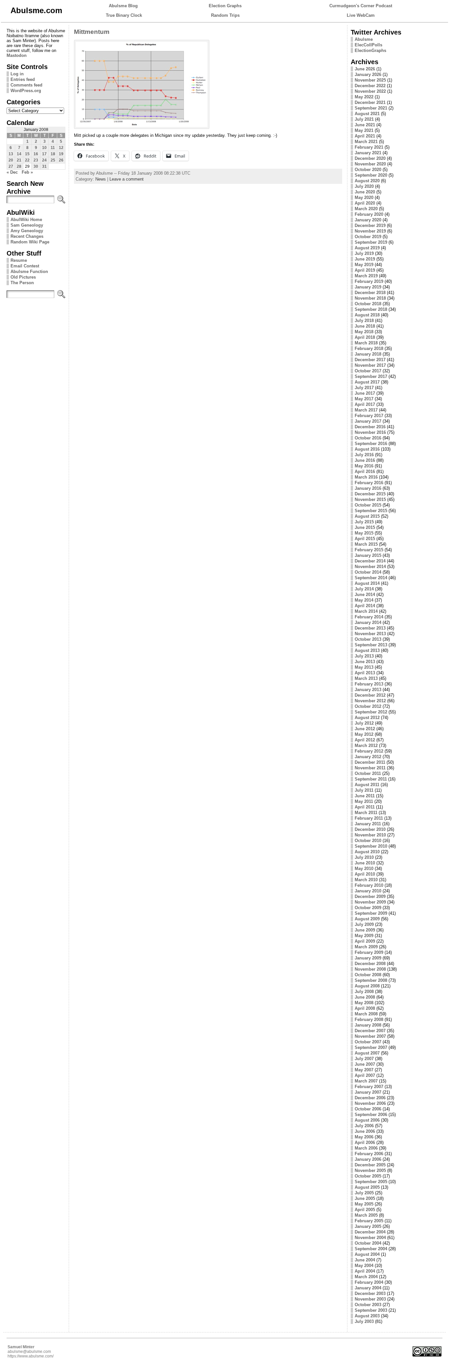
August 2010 (367, 851)
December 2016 (370, 426)
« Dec (12, 172)
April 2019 (365, 270)
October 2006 (368, 1108)
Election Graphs (225, 5)
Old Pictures (23, 277)
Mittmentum (91, 31)
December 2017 (370, 359)
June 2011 (365, 795)
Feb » (27, 172)
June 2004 (365, 1259)
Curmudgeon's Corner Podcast (360, 5)
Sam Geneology (27, 225)
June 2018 (365, 326)
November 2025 (370, 80)
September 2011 (371, 779)
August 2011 (367, 784)
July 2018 (364, 320)
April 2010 (365, 874)
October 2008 (368, 974)
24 (44, 160)
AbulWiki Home (26, 219)
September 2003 (371, 1310)
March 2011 (366, 812)
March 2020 (366, 208)
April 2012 (365, 739)
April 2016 (365, 471)
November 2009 (370, 902)
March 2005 (366, 1215)
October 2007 (368, 1041)
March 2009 (366, 946)
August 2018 (367, 314)
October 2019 (368, 236)
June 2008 (365, 997)
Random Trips (225, 15)
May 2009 (364, 935)
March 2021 (366, 141)
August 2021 (367, 113)
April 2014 (365, 605)
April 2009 (365, 941)
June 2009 (365, 930)
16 (36, 154)
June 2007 (365, 1064)
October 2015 (368, 505)
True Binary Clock (124, 15)
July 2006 (364, 1125)
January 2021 (368, 152)
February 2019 (369, 281)
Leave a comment (126, 179)
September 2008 (371, 980)
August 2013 (367, 650)
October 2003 (368, 1304)
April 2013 (365, 672)
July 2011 (364, 790)
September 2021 (371, 108)
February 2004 (369, 1282)
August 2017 (367, 382)
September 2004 (371, 1248)
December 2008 (370, 963)
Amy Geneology (27, 230)
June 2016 (365, 460)
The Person (22, 282)
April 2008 (365, 1008)
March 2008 (366, 1013)
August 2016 (367, 449)
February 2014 (369, 616)
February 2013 (369, 684)
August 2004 (367, 1254)
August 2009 (367, 918)
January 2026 (368, 74)
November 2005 (370, 1170)
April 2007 (365, 1075)
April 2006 (365, 1142)
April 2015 (365, 538)
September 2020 (371, 175)
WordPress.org (26, 90)
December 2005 (370, 1164)
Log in (17, 73)
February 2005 (369, 1220)
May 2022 (364, 96)
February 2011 (369, 818)
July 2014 (364, 588)
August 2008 (367, 985)
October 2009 (368, 907)
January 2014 (368, 622)
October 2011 (368, 773)
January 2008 (368, 1025)
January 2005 (368, 1226)
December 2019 (370, 225)
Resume (19, 260)
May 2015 (364, 533)
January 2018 (368, 354)
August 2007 (367, 1053)
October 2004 (368, 1243)
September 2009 (371, 913)
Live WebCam (361, 15)
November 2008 (370, 969)
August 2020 (367, 180)
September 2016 (371, 443)
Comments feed (26, 85)
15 (27, 154)
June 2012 (365, 728)
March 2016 (366, 477)
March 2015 (366, 544)
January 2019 (368, 287)
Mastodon (17, 55)
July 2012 (364, 723)
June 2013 (365, 661)
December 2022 (370, 85)
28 (19, 166)
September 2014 (371, 577)
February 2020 (369, 214)
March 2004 (366, 1276)
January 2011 (368, 823)
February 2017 (369, 415)
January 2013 (368, 689)
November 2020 (370, 164)
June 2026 (365, 68)
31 (44, 166)
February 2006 (369, 1153)
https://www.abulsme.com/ (31, 1356)
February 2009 (369, 952)
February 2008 (369, 1019)
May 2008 (364, 1002)
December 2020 (370, 158)
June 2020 (365, 191)
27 (11, 166)
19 (61, 154)
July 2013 (364, 656)
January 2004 (368, 1287)
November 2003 (370, 1299)
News (100, 179)
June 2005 (365, 1198)
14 (19, 154)
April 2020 (365, 203)
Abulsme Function (29, 271)
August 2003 (367, 1315)
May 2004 (364, 1265)
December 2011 (370, 762)
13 (11, 154)
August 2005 (367, 1187)
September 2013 (371, 644)
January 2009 (368, 958)
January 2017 (368, 421)
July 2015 (364, 521)
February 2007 (369, 1086)
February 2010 (369, 885)
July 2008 (364, 991)
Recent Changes (27, 236)
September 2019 (371, 242)
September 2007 (371, 1047)
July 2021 (364, 119)
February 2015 (369, 549)
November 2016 (370, 432)
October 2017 (368, 370)
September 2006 (371, 1114)
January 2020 (368, 219)
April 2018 (365, 337)
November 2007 (370, 1036)
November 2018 (370, 298)
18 (53, 154)
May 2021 (364, 130)
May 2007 (364, 1069)
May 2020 (364, 197)
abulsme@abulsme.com (29, 1351)
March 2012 (366, 745)
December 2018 (370, 292)
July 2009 (364, 924)
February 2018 (369, 348)
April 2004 (365, 1271)
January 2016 (368, 488)
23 (36, 160)
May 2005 (364, 1204)
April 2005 (365, 1209)
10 (44, 148)
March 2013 (366, 678)
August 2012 (367, 717)
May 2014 (364, 600)
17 (44, 154)
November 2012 (370, 700)
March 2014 (366, 611)
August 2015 (367, 516)
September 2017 (371, 376)
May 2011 (364, 801)
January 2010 (368, 890)
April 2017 (365, 404)
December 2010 (370, 829)
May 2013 (364, 667)
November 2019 (370, 231)
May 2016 (364, 465)
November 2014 (370, 566)
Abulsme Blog (123, 5)
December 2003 (370, 1293)
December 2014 (370, 561)
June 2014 (365, 594)
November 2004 (370, 1237)
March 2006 (366, 1148)
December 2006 (370, 1097)
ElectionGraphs (370, 50)
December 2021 (370, 102)
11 (53, 148)
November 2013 (370, 633)
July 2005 (364, 1192)
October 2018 (368, 303)
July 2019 (364, 253)
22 (27, 160)
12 (61, 148)
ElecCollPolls (368, 44)
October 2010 (368, 840)
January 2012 (368, 756)
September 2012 (371, 711)
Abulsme (364, 39)
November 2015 (370, 499)
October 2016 (368, 437)
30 (36, 166)
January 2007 (368, 1092)
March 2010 (366, 879)
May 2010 (364, 868)
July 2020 (364, 186)
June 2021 (365, 124)
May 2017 (364, 398)
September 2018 (371, 309)
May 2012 (364, 734)
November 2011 (370, 767)
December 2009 (370, 896)
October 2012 (368, 706)
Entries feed (23, 79)
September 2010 (371, 846)
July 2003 (364, 1321)
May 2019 (364, 264)
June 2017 (365, 393)
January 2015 (368, 555)
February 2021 (369, 147)
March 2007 (366, 1081)
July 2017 (364, 387)
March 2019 (366, 275)
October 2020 (368, 169)
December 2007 (370, 1030)
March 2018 (366, 342)
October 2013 (368, 639)
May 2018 (364, 331)
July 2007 (364, 1058)
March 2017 (366, 410)
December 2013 (370, 628)
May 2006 (364, 1136)
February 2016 (369, 482)
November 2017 (370, 365)
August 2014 (367, 583)
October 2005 (368, 1176)
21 (19, 160)
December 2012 (370, 695)
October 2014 (368, 572)
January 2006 (368, 1159)
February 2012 (369, 751)
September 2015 (371, 510)
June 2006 (365, 1131)
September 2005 (371, 1181)
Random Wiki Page (30, 241)
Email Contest (25, 265)
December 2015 (370, 493)
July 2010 (364, 857)
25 (53, 160)
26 (61, 160)
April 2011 (365, 807)
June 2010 (365, 862)
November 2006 (370, 1103)
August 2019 (367, 247)
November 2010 (370, 835)
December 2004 (370, 1232)
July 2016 (364, 454)
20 (11, 160)
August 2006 (367, 1120)
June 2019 (365, 259)
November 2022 (370, 91)
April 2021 (365, 136)
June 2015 (365, 527)
